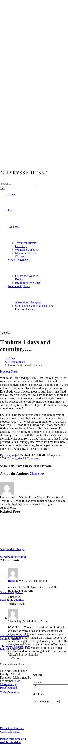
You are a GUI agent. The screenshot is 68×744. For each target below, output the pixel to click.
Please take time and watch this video (12, 730)
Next (14, 371)
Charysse (9, 455)
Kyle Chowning (10, 682)
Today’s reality (9, 692)
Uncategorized (15, 458)
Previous (5, 371)
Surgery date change (12, 549)
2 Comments (32, 458)
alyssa (11, 580)
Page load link (8, 687)
